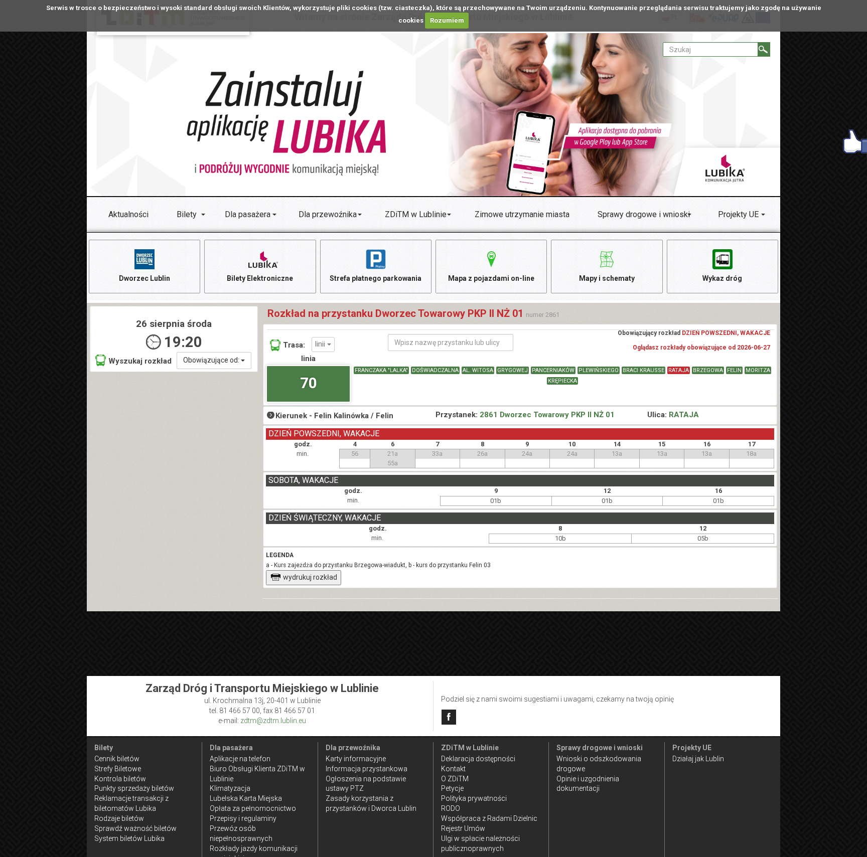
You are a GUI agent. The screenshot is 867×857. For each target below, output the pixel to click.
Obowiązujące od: (212, 360)
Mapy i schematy (607, 278)
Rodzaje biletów (119, 818)
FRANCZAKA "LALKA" (381, 370)
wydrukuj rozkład (310, 577)
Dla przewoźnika (328, 214)
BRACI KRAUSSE (643, 370)
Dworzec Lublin (144, 278)
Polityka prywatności (474, 798)
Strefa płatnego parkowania (375, 278)
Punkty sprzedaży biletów (134, 788)
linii (321, 344)
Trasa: (294, 345)
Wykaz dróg (722, 278)
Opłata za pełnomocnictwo (253, 808)
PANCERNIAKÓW (553, 370)
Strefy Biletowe (117, 769)
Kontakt (453, 769)
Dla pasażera (247, 214)
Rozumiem (447, 20)
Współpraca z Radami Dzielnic (489, 818)
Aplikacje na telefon (240, 759)
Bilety (187, 214)
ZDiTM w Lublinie (416, 214)
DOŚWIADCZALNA (435, 370)
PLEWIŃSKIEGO (599, 370)
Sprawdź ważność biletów (135, 828)
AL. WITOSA (478, 370)
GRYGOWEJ (512, 370)
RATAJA (678, 370)
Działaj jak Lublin (698, 759)
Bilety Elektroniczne (260, 278)
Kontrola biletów (120, 779)
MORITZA (758, 370)
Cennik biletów (116, 759)
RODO (450, 808)
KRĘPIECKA (562, 381)
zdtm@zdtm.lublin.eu (273, 721)
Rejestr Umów (463, 828)
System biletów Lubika (129, 838)
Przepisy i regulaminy (243, 818)
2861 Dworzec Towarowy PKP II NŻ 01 (547, 414)
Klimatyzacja (230, 788)
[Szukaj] (764, 49)
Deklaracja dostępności (478, 759)
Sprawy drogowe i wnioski (644, 214)
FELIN (734, 370)
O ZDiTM (455, 779)
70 (308, 383)
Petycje (452, 788)
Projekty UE (738, 214)
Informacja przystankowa (366, 769)
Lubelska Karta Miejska (246, 798)
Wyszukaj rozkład (140, 361)
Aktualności (128, 214)
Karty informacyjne (356, 759)
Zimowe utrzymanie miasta (522, 214)
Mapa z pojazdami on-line (491, 278)
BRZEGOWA (708, 370)
